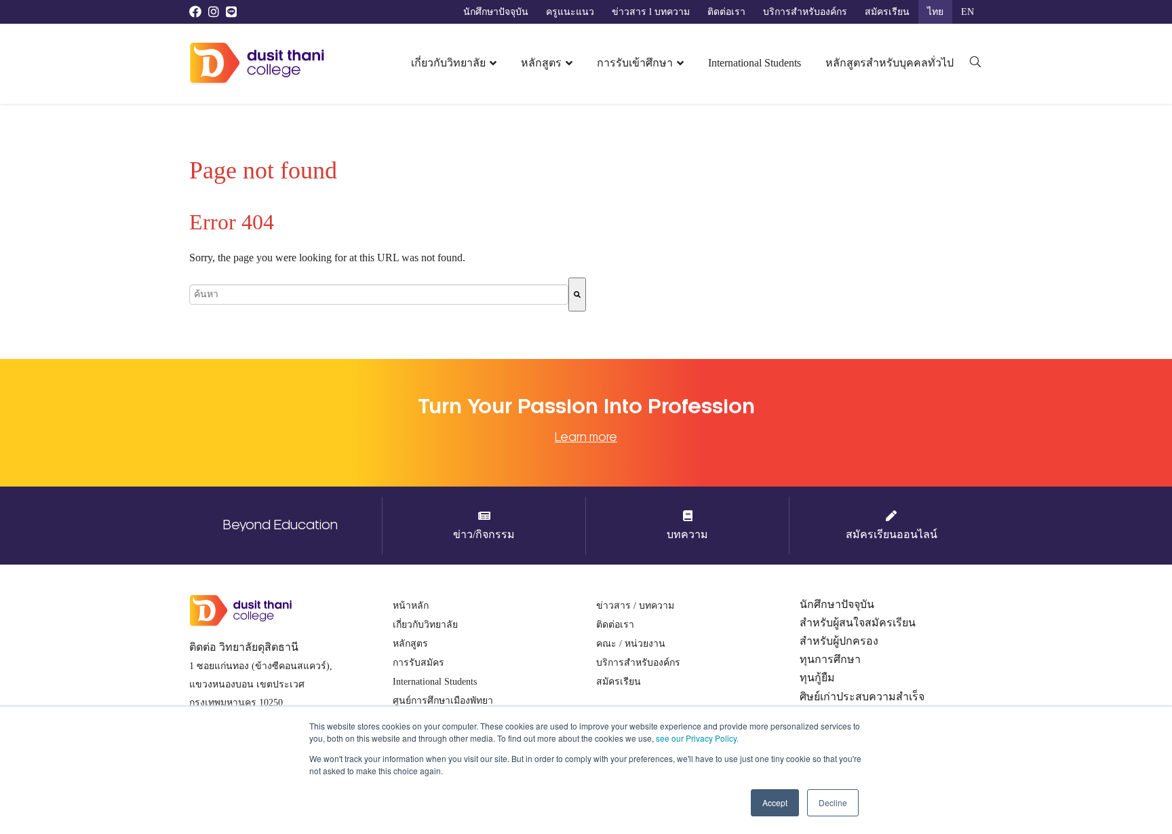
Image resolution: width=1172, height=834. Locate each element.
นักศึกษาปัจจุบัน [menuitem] (495, 12)
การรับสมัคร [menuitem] (418, 663)
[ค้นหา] (577, 294)
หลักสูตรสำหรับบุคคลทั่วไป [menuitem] (889, 63)
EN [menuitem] (967, 12)
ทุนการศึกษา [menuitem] (830, 659)
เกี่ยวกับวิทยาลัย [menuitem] (448, 63)
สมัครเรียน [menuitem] (887, 12)
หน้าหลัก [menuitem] (411, 606)
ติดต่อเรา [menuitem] (726, 12)
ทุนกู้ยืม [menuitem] (817, 677)
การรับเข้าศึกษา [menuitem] (635, 63)
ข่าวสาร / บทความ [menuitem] (635, 606)
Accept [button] (774, 802)
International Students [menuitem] (754, 63)
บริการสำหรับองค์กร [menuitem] (805, 12)
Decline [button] (833, 802)
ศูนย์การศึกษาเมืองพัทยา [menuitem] (443, 701)
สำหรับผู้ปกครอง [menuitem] (839, 641)
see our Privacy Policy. (697, 738)
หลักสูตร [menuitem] (541, 63)
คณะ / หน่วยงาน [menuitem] (630, 644)
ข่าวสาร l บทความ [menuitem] (651, 12)
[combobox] (378, 294)
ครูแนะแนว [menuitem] (570, 12)
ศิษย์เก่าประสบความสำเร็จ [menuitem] (862, 696)
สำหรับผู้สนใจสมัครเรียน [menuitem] (858, 622)
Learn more (586, 437)
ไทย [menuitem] (935, 12)
